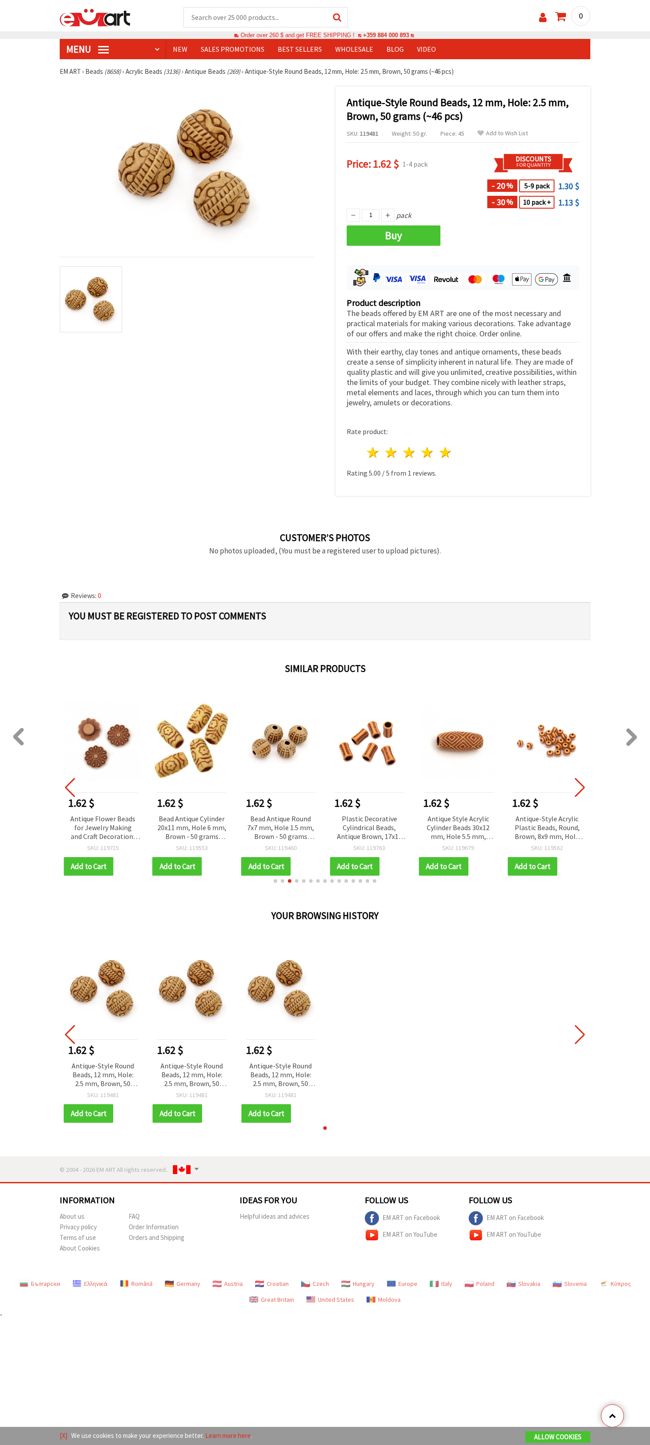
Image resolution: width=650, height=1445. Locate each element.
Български (45, 1284)
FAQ (134, 1216)
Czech (321, 1284)
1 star (373, 452)
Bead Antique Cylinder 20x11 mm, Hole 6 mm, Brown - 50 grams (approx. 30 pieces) (191, 828)
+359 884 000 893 (386, 35)
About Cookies (80, 1248)
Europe (407, 1284)
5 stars (445, 452)
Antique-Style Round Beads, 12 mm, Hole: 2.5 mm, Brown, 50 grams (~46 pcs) (103, 1075)
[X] (63, 1435)
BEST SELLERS (300, 49)
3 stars (410, 452)
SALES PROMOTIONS (232, 49)
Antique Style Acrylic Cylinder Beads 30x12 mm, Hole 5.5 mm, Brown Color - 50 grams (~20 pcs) (458, 828)
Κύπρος (621, 1284)
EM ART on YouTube (409, 1234)
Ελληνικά (95, 1284)
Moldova (389, 1300)
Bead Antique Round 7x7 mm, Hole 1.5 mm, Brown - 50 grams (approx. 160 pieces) (280, 828)
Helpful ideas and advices (275, 1216)
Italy (446, 1284)
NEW (180, 49)
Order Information (154, 1227)
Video (426, 49)
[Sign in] (543, 17)
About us (72, 1216)
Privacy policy (78, 1227)
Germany (188, 1284)
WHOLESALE (354, 49)
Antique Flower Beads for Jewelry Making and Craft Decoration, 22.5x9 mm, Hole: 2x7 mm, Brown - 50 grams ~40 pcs (103, 828)
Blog (395, 49)
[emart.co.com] (95, 17)
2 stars (391, 452)
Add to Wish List (507, 133)
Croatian (278, 1284)
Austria (233, 1284)
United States (336, 1300)
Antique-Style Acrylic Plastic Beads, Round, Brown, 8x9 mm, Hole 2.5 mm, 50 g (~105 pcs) (547, 828)
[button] (275, 881)
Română (142, 1284)
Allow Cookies (557, 1437)
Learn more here (228, 1435)
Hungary (364, 1284)
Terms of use (78, 1237)
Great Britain (277, 1300)
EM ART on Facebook (411, 1217)
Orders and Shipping (156, 1237)
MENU (79, 49)
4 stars (427, 452)
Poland (485, 1284)
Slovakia (529, 1284)
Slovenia (575, 1284)
